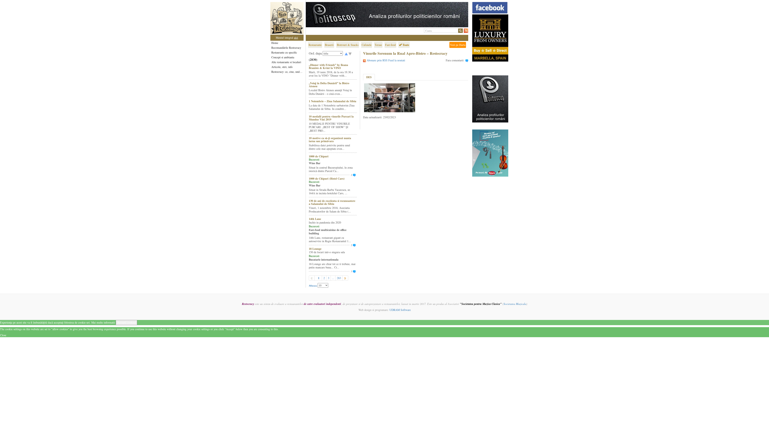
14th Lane (315, 219)
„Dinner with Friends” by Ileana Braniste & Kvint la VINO (328, 66)
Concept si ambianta (282, 57)
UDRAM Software (400, 310)
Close (3, 335)
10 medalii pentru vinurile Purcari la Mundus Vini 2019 (331, 117)
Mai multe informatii (103, 322)
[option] (387, 14)
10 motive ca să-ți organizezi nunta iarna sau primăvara (330, 139)
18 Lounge (315, 249)
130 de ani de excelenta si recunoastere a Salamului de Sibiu (332, 202)
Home (274, 43)
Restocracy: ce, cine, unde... (287, 72)
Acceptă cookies (126, 322)
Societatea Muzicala (514, 304)
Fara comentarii (455, 60)
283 (339, 278)
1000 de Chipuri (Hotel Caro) (327, 178)
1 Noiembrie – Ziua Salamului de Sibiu (332, 101)
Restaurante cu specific (284, 52)
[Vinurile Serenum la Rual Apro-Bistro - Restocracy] (389, 97)
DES (369, 77)
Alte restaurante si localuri (286, 62)
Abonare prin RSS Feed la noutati (386, 60)
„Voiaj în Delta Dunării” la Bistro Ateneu (329, 84)
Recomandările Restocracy (286, 48)
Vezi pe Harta (457, 45)
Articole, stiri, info (282, 67)
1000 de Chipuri (318, 156)
